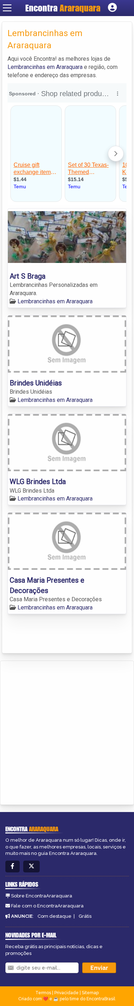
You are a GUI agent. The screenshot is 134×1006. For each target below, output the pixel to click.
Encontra (62, 8)
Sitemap (90, 992)
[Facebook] (12, 866)
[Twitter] (31, 866)
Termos (43, 992)
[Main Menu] (7, 8)
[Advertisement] (67, 731)
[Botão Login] (112, 7)
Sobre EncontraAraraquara (41, 895)
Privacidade (66, 992)
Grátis (85, 916)
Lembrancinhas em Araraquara (45, 67)
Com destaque (54, 916)
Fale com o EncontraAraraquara (47, 905)
